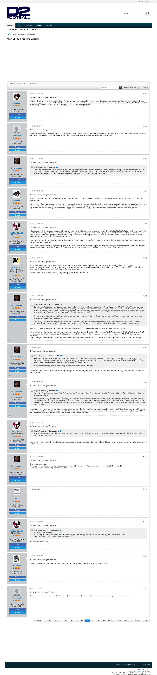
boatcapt (16, 103)
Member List (24, 29)
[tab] (11, 83)
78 (71, 620)
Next (145, 620)
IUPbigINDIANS (16, 233)
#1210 (145, 422)
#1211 (145, 457)
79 (77, 620)
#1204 (145, 191)
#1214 (145, 556)
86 (114, 620)
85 (109, 620)
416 (138, 620)
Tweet (18, 118)
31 (50, 620)
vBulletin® (140, 671)
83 (98, 620)
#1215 (145, 588)
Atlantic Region (31, 34)
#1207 (145, 296)
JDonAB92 (16, 565)
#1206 (145, 258)
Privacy (136, 665)
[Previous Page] (137, 87)
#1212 (145, 489)
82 (93, 620)
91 (120, 620)
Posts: (14, 111)
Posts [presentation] (11, 83)
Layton (17, 499)
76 (60, 620)
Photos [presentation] (33, 83)
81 (87, 620)
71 (55, 620)
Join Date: (13, 109)
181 (132, 620)
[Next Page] (139, 87)
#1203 (145, 159)
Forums (10, 26)
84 (104, 620)
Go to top (146, 665)
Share (18, 114)
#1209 (145, 382)
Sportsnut (17, 136)
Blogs (20, 25)
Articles (29, 25)
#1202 (145, 126)
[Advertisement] (78, 60)
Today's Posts (12, 29)
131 (125, 620)
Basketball (21, 34)
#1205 (145, 224)
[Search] (148, 13)
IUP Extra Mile (16, 267)
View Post (57, 167)
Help (118, 665)
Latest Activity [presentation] (22, 83)
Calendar (34, 29)
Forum (14, 34)
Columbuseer (16, 168)
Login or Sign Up (143, 1)
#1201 (145, 94)
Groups (39, 25)
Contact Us (126, 665)
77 (66, 620)
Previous (37, 620)
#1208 (145, 347)
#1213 (145, 522)
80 (82, 620)
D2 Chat (49, 25)
